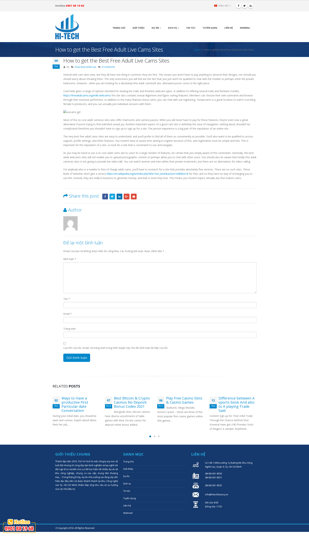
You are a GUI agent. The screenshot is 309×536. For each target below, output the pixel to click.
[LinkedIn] (250, 5)
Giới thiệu (138, 27)
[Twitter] (244, 5)
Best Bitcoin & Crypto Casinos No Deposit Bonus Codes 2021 (132, 402)
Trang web (69, 328)
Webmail (245, 27)
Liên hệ (228, 27)
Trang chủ (118, 27)
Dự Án (155, 27)
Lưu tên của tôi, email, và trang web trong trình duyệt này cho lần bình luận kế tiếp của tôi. (115, 348)
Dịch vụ (172, 27)
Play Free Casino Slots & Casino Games (184, 400)
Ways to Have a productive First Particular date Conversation (75, 404)
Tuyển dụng (210, 27)
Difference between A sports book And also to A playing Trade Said (237, 404)
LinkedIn (119, 196)
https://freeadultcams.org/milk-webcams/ (87, 95)
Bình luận (69, 259)
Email (134, 196)
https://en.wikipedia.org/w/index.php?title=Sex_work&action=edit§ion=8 (147, 173)
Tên (66, 299)
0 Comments (108, 66)
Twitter (112, 196)
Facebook (105, 196)
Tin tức (190, 27)
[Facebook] (238, 5)
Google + (126, 196)
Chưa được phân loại (85, 66)
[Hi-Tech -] (67, 26)
